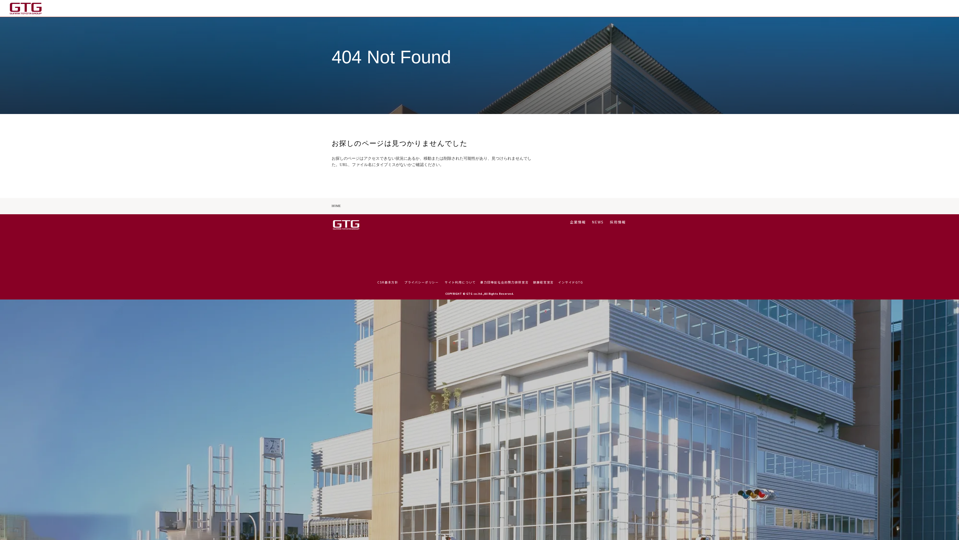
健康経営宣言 (543, 282)
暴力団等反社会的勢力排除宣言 (504, 282)
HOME (336, 206)
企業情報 (897, 8)
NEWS (917, 8)
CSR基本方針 (387, 282)
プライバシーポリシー (421, 282)
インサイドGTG (570, 282)
